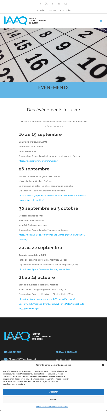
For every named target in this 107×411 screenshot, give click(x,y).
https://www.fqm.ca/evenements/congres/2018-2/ (44, 269)
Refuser (53, 399)
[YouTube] (70, 360)
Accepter (53, 392)
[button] (102, 365)
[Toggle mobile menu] (101, 21)
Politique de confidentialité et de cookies (52, 407)
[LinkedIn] (57, 360)
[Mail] (74, 360)
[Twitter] (61, 360)
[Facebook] (65, 360)
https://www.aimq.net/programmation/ (38, 161)
